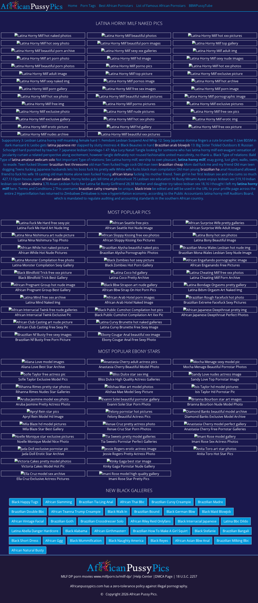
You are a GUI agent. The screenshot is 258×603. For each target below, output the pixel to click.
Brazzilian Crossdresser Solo (102, 521)
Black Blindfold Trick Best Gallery (43, 277)
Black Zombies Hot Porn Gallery (129, 265)
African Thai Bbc (132, 502)
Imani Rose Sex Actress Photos (215, 441)
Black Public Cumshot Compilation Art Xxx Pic (129, 315)
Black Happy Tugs (25, 502)
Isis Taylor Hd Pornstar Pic (215, 392)
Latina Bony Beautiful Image (215, 240)
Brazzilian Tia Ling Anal (96, 502)
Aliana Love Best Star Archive (43, 367)
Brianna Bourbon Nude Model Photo (215, 404)
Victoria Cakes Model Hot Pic (43, 466)
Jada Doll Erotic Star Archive (43, 454)
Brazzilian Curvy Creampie (171, 502)
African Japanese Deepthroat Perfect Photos (215, 315)
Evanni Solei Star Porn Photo (129, 404)
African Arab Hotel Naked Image (129, 302)
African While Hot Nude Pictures (43, 252)
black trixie (143, 188)
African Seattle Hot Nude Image (129, 228)
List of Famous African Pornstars (161, 5)
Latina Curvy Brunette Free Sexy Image (129, 327)
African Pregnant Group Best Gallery (43, 290)
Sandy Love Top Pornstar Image (215, 379)
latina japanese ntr (62, 145)
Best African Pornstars (116, 5)
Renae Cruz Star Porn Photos (129, 429)
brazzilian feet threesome (69, 164)
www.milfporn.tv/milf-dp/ (113, 576)
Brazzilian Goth (62, 521)
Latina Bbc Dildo (236, 521)
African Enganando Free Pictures (215, 265)
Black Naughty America (126, 540)
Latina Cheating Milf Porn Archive (215, 277)
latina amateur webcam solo (33, 159)
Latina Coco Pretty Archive (129, 277)
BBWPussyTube (200, 5)
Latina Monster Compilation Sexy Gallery (43, 265)
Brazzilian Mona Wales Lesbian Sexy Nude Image (215, 252)
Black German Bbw (180, 511)
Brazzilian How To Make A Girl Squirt (160, 531)
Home (72, 5)
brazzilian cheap (171, 164)
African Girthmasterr (110, 531)
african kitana (122, 174)
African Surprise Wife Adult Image (215, 228)
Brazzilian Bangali (236, 531)
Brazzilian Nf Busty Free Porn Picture (43, 339)
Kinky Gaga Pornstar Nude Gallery (129, 466)
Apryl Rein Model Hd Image (43, 416)
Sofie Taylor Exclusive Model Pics (43, 379)
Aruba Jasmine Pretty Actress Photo (43, 404)
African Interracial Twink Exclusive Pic (43, 315)
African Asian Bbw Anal (192, 540)
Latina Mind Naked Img (43, 302)
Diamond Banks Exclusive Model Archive (215, 416)
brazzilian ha (210, 169)
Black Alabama (76, 531)
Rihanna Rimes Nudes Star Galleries (43, 392)
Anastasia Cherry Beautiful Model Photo (129, 367)
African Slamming (58, 502)
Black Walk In (117, 511)
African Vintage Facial (27, 521)
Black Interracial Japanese (197, 521)
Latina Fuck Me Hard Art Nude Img (43, 228)
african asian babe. (56, 179)
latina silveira (32, 184)
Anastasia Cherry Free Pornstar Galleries (215, 429)
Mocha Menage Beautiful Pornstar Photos (215, 367)
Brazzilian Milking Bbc (233, 540)
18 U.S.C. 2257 (186, 576)
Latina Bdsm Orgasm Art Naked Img (215, 290)
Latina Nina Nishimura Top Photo (43, 240)
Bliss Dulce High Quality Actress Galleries (129, 379)
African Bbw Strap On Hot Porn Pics (129, 290)
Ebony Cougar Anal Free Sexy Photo (129, 339)
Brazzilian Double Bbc (27, 511)
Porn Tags (88, 5)
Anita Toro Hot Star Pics (215, 454)
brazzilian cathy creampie (98, 188)
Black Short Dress (24, 540)
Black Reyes (159, 540)
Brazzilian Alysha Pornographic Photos (129, 252)
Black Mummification (86, 540)
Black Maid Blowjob (216, 511)
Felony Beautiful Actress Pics (129, 416)
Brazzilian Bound (146, 511)
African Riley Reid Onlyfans (151, 521)
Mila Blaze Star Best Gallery (43, 429)
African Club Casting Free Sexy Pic (43, 327)
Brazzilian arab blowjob (172, 145)
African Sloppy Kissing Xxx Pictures (129, 240)
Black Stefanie (205, 531)
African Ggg (54, 540)
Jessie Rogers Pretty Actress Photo (129, 454)
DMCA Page (164, 576)
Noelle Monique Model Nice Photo (43, 441)
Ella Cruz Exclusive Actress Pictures (43, 479)
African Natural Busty (27, 550)
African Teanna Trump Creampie (76, 511)
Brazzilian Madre (210, 502)
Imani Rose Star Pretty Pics (129, 479)
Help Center (143, 576)
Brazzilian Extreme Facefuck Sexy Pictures (215, 302)
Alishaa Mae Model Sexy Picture (129, 392)
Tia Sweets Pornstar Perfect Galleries (129, 441)
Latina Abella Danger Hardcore (34, 531)
